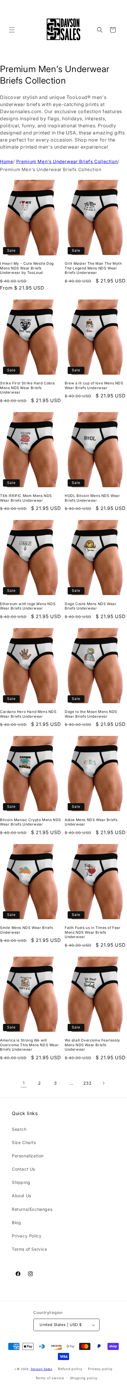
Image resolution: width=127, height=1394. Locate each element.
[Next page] (103, 1083)
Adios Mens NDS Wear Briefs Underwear (91, 822)
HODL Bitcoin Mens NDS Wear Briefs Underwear (92, 498)
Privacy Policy (26, 1235)
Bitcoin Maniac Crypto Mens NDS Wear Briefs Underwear (30, 822)
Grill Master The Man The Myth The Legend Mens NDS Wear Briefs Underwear (93, 268)
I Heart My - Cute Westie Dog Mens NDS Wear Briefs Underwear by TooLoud (27, 268)
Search (19, 1129)
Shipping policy (84, 1378)
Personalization (28, 1155)
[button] (11, 29)
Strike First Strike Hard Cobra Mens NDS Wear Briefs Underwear (27, 387)
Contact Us (23, 1169)
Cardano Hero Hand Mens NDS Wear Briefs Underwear (28, 714)
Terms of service (49, 1378)
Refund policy (70, 1369)
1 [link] (24, 1083)
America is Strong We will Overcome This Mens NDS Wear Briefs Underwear (29, 1045)
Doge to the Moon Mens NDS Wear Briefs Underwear (91, 714)
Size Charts (24, 1142)
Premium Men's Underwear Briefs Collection (67, 161)
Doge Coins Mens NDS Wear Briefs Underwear (90, 606)
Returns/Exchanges (32, 1209)
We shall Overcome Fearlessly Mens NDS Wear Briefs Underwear (92, 1045)
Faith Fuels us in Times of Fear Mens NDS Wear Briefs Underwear (93, 932)
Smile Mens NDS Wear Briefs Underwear (26, 930)
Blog (16, 1222)
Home (6, 161)
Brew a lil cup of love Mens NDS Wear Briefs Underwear (94, 385)
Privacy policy (100, 1369)
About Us (21, 1195)
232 (87, 1083)
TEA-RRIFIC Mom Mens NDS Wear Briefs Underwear (26, 498)
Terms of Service (29, 1249)
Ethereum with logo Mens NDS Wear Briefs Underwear (28, 606)
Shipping (21, 1182)
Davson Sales (41, 1369)
